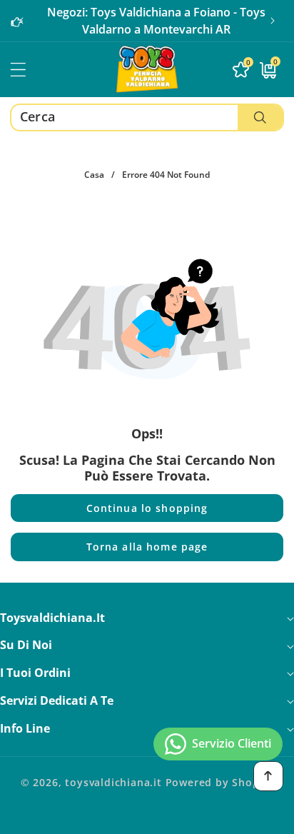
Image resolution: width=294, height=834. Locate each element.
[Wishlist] (88, 817)
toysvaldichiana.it (113, 782)
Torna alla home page (147, 546)
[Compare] (264, 817)
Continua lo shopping (147, 508)
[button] (272, 20)
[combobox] (147, 117)
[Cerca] (260, 117)
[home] (146, 817)
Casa (94, 174)
